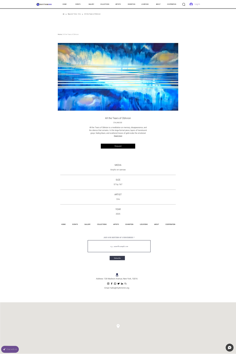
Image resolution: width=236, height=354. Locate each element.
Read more (118, 136)
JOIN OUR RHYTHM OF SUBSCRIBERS (118, 237)
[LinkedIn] (122, 283)
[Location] (117, 275)
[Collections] (64, 14)
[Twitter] (118, 283)
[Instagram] (108, 283)
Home (60, 34)
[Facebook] (111, 283)
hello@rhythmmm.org (119, 287)
